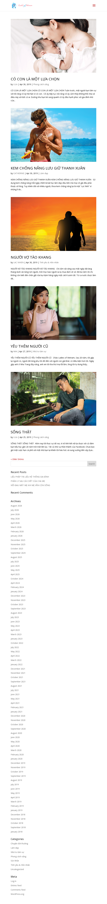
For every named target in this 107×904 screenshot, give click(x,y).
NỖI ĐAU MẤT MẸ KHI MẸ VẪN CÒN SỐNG (30, 485)
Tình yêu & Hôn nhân (49, 262)
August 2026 (16, 505)
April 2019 (15, 797)
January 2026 (16, 535)
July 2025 (15, 561)
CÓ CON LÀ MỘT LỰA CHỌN (35, 78)
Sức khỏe (15, 860)
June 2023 (15, 621)
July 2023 (15, 617)
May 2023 (15, 626)
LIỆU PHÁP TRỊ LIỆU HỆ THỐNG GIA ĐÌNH (30, 476)
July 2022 (15, 647)
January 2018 (16, 831)
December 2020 (18, 715)
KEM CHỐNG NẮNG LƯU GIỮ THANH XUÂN (48, 168)
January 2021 (16, 711)
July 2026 (15, 510)
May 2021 (15, 698)
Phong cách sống (41, 84)
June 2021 (15, 694)
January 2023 (16, 638)
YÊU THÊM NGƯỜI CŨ (29, 346)
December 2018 (18, 814)
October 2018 (17, 823)
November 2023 (18, 600)
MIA (15, 351)
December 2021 (18, 668)
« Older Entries (17, 459)
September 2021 (18, 681)
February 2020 (17, 754)
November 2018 (18, 819)
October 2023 (17, 604)
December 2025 (18, 540)
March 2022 (16, 660)
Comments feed (18, 889)
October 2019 (17, 771)
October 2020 (17, 724)
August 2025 (16, 557)
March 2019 (16, 801)
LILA (15, 84)
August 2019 (16, 780)
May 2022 (15, 651)
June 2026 (15, 514)
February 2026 (17, 531)
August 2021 (16, 686)
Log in (13, 881)
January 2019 (16, 810)
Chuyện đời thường (19, 843)
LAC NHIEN (18, 262)
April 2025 (15, 574)
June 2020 (15, 737)
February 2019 (17, 806)
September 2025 (18, 553)
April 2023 (15, 630)
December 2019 (18, 763)
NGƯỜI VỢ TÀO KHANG (31, 257)
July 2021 (15, 690)
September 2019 (18, 776)
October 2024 (17, 578)
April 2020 (15, 746)
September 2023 (18, 608)
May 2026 (15, 518)
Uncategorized (17, 869)
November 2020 (18, 720)
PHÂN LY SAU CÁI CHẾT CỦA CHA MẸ (28, 481)
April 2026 (15, 523)
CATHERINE (18, 173)
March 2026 (16, 527)
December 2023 (18, 595)
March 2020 (16, 750)
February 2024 (17, 587)
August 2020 (16, 733)
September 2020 (18, 728)
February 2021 (17, 707)
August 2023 (16, 613)
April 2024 (15, 583)
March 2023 (16, 634)
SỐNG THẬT (21, 431)
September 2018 (18, 827)
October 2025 (17, 548)
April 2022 (15, 655)
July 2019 (15, 784)
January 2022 (16, 664)
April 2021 (15, 703)
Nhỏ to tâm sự (39, 351)
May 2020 (15, 741)
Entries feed (16, 885)
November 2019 (18, 767)
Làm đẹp (44, 173)
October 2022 (17, 643)
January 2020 (16, 758)
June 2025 (15, 566)
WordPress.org (17, 894)
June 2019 (15, 788)
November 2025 (18, 544)
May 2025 (15, 570)
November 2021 (18, 673)
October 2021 (17, 677)
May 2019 (15, 793)
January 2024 (16, 591)
